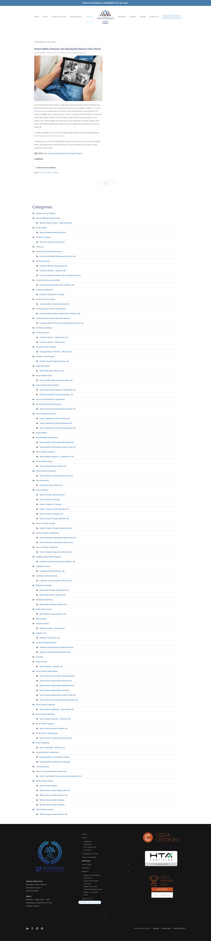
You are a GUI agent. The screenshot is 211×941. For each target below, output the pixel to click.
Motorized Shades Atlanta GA (53, 595)
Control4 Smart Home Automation (51, 309)
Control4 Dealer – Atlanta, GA (53, 271)
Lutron (87, 884)
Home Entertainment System (48, 404)
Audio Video (41, 228)
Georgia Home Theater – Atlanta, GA (56, 352)
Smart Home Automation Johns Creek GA (58, 695)
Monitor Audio (90, 886)
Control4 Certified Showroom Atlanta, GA (58, 256)
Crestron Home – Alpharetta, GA (54, 337)
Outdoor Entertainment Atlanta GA (55, 652)
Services (88, 844)
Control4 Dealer (43, 261)
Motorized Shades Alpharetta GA (54, 590)
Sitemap (156, 928)
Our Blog (89, 17)
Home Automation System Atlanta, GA (56, 395)
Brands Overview (92, 875)
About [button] (45, 17)
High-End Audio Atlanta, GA (52, 371)
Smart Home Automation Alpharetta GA (57, 676)
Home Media (41, 433)
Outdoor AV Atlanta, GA (50, 638)
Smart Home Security (45, 714)
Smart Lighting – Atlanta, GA (52, 747)
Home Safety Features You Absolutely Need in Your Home (67, 48)
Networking (41, 619)
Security (39, 657)
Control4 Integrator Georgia (52, 294)
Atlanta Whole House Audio (48, 218)
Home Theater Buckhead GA (52, 495)
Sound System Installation (47, 752)
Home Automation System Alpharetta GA (58, 390)
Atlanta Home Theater (46, 213)
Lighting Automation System (48, 557)
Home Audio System (48, 786)
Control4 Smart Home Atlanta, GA (54, 304)
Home (36, 17)
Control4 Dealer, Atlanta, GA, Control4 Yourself (60, 275)
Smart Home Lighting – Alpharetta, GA (57, 709)
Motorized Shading (44, 600)
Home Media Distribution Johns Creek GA (58, 447)
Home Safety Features (43, 53)
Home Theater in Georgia (51, 504)
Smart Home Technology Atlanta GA (56, 738)
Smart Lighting (42, 743)
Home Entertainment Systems (53, 232)
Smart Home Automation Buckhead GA (57, 685)
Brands (85, 871)
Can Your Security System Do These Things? (63, 153)
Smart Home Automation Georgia (54, 690)
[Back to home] (105, 16)
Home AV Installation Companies (50, 399)
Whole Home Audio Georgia (52, 800)
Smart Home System (45, 724)
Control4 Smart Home (45, 299)
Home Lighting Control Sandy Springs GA (58, 428)
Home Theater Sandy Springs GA (54, 509)
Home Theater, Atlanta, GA (51, 514)
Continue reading (46, 168)
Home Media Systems (45, 452)
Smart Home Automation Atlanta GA (56, 681)
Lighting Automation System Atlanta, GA (57, 561)
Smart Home (41, 662)
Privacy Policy (167, 928)
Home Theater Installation (47, 533)
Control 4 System (43, 237)
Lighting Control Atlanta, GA (52, 571)
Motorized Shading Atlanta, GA (53, 604)
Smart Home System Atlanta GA (54, 728)
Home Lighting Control (46, 414)
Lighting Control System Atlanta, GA (56, 581)
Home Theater (42, 490)
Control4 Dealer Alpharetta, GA (53, 266)
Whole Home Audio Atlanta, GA (53, 795)
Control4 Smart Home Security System (53, 318)
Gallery (87, 850)
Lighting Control (43, 566)
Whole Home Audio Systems (52, 805)
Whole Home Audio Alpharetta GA (55, 790)
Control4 (40, 247)
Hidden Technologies (45, 356)
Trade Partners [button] (76, 17)
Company (88, 841)
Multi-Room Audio (44, 609)
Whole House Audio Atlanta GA (53, 814)
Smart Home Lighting (45, 705)
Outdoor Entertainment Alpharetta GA (56, 647)
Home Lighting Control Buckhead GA (56, 423)
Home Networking (44, 461)
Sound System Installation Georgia (55, 762)
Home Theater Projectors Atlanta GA (56, 552)
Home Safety (45, 172)
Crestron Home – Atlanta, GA (52, 342)
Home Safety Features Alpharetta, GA (70, 53)
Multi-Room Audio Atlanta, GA (53, 614)
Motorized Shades (44, 585)
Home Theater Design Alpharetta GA (56, 528)
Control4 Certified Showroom (49, 251)
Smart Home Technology (47, 733)
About (85, 838)
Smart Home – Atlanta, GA (51, 666)
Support (133, 17)
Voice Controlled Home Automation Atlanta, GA (60, 776)
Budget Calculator (172, 17)
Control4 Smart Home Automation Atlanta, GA (60, 313)
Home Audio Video (44, 375)
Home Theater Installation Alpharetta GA (58, 538)
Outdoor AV (41, 633)
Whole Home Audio (44, 781)
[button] (105, 918)
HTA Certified (90, 847)
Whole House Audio (44, 809)
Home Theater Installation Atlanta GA (56, 542)
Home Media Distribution (47, 437)
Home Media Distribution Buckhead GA (57, 442)
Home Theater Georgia (50, 499)
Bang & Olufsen (91, 892)
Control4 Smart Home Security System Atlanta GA (62, 323)
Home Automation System (47, 385)
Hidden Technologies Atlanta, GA (54, 361)
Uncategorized (42, 767)
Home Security (42, 480)
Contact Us (154, 17)
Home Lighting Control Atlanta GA (55, 418)
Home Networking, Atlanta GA (53, 466)
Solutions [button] (122, 17)
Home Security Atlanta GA (51, 485)
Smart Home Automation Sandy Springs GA (59, 700)
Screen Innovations (93, 889)
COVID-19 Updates (44, 328)
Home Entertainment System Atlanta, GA (58, 409)
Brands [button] (143, 17)
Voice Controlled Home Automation (51, 771)
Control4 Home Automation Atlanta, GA (57, 285)
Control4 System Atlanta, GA (52, 242)
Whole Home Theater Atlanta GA (54, 519)
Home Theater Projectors (47, 547)
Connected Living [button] (58, 17)
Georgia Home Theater (46, 347)
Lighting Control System (46, 576)
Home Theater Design (45, 523)
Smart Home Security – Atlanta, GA (55, 719)
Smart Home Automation (47, 671)
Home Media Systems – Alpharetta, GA (57, 457)
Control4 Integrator (44, 290)
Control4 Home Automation (48, 280)
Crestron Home (42, 333)
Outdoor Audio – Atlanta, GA (52, 628)
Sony (86, 895)
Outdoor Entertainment (46, 643)
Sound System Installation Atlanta (55, 757)
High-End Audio (43, 366)
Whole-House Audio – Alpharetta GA (56, 223)
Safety (56, 172)
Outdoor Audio (42, 623)
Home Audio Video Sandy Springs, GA (56, 380)
